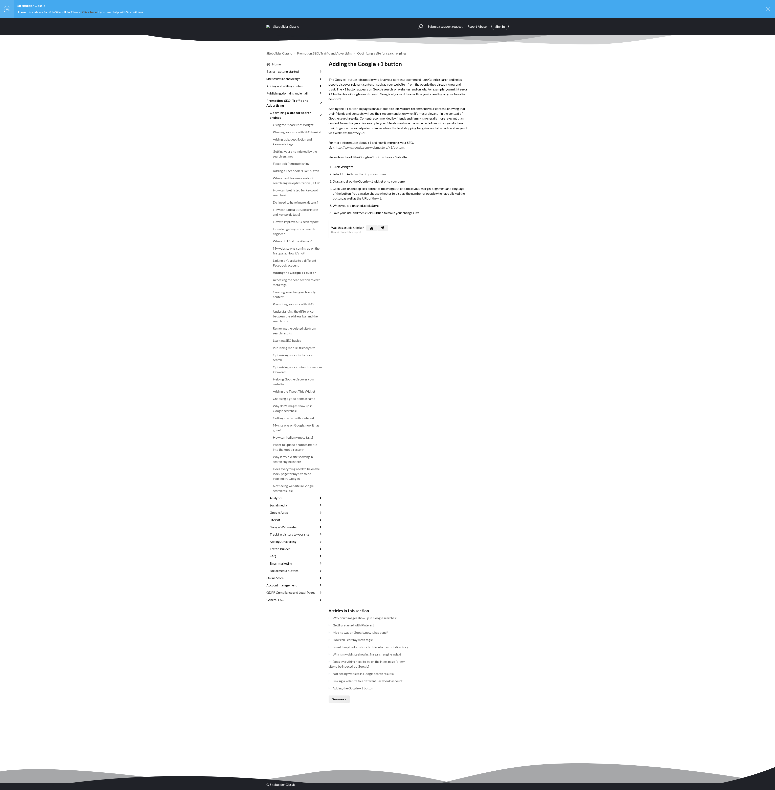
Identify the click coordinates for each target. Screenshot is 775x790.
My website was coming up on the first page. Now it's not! (296, 250)
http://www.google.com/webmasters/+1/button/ (370, 147)
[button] (419, 26)
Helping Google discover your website (293, 381)
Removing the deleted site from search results (294, 330)
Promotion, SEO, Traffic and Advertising (324, 53)
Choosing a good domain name (294, 398)
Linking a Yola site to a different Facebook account (294, 262)
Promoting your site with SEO (293, 304)
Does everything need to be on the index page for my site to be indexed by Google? (296, 473)
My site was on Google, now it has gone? (296, 427)
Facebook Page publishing (291, 163)
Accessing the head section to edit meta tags (296, 282)
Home (276, 64)
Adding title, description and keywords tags (292, 141)
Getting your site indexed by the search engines (295, 153)
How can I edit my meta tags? (293, 437)
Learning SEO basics (287, 340)
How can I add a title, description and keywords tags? (295, 212)
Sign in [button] (500, 26)
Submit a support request (445, 26)
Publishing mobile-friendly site (294, 348)
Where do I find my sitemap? (292, 241)
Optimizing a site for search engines (381, 53)
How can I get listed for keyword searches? (295, 192)
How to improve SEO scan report (295, 222)
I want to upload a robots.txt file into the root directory (295, 447)
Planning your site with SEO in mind (297, 132)
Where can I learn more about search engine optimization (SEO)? (296, 180)
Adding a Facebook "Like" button (296, 171)
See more (339, 699)
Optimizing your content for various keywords (297, 369)
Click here (89, 12)
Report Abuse (477, 26)
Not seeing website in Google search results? (293, 488)
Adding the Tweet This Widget (294, 391)
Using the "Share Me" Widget (293, 125)
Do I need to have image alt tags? (295, 202)
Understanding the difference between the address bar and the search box (295, 316)
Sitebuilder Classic (279, 53)
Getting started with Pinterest (293, 418)
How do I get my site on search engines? (294, 231)
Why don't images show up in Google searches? (292, 408)
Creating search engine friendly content (294, 294)
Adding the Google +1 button (294, 272)
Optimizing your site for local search (293, 357)
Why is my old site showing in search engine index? (293, 459)
